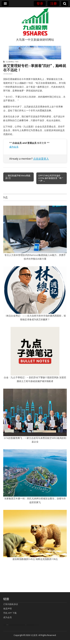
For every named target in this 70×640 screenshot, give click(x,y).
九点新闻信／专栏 (12, 62)
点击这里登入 (41, 158)
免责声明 (7, 608)
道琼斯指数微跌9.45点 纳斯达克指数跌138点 (35, 559)
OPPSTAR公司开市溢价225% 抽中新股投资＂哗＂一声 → (51, 178)
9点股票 (33, 635)
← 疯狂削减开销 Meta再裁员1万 (17, 177)
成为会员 (13, 146)
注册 (53, 3)
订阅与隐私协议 (10, 604)
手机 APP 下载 (10, 612)
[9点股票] (35, 21)
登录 (40, 3)
